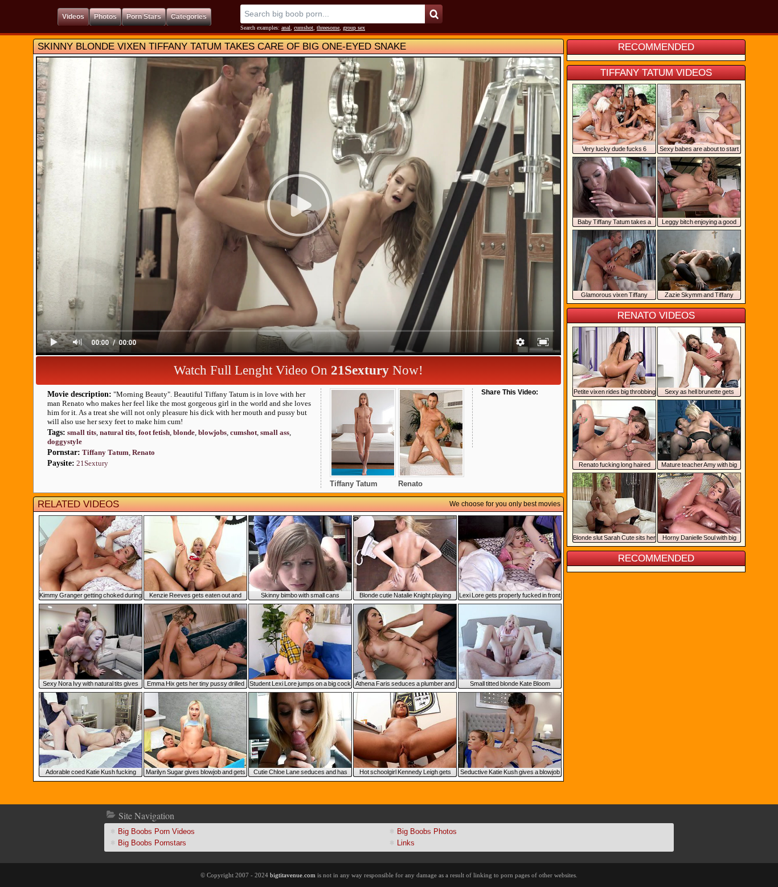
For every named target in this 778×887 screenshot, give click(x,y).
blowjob (212, 432)
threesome (328, 28)
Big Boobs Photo (427, 831)
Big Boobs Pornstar (152, 843)
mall (274, 432)
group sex (354, 28)
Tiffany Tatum (105, 452)
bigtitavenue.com (293, 875)
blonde (184, 432)
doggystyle (64, 441)
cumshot (303, 28)
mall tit (81, 432)
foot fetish (154, 432)
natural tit (117, 432)
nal (285, 28)
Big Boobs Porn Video (156, 831)
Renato (143, 452)
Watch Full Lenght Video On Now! (298, 370)
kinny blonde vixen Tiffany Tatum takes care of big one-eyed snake (222, 46)
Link (406, 843)
